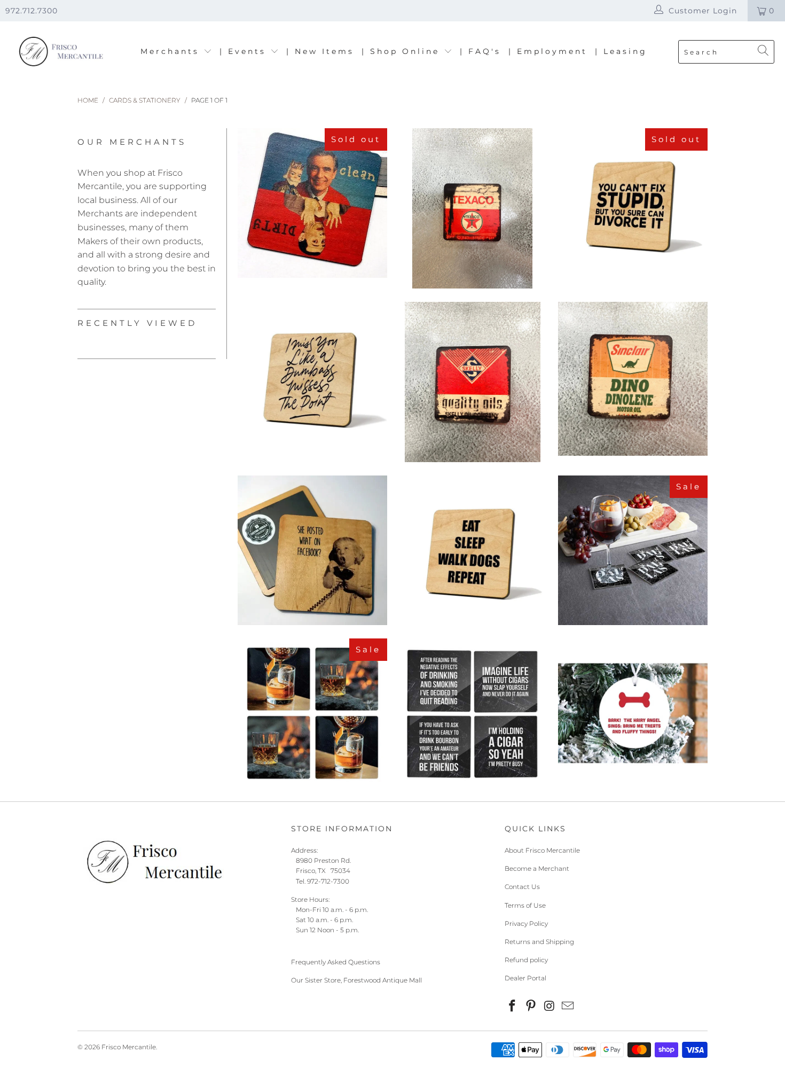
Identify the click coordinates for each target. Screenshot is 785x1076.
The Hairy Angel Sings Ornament (633, 713)
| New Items (320, 51)
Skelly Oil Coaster (472, 382)
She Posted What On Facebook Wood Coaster (312, 550)
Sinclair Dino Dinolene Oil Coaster (633, 379)
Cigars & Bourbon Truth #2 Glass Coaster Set (472, 713)
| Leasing (621, 51)
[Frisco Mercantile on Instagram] (549, 1006)
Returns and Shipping (539, 942)
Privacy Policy (526, 923)
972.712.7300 (31, 10)
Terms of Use (525, 905)
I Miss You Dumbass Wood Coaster (312, 376)
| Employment (547, 51)
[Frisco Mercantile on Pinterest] (531, 1006)
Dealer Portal (525, 978)
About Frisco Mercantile (542, 850)
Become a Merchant (537, 868)
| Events (244, 51)
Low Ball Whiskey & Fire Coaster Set (312, 713)
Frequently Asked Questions (335, 962)
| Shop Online (403, 51)
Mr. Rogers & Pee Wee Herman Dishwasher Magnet (312, 203)
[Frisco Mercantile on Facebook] (513, 1006)
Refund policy (526, 960)
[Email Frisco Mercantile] (568, 1006)
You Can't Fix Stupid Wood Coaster (633, 203)
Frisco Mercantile (128, 1047)
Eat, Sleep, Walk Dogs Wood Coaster (472, 550)
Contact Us (522, 887)
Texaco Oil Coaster (472, 208)
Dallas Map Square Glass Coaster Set (633, 550)
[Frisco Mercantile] (60, 52)
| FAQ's (480, 51)
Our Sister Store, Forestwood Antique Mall (356, 980)
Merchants (171, 51)
